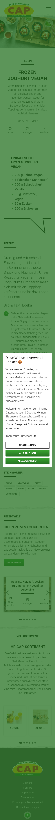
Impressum (12, 436)
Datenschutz (28, 436)
